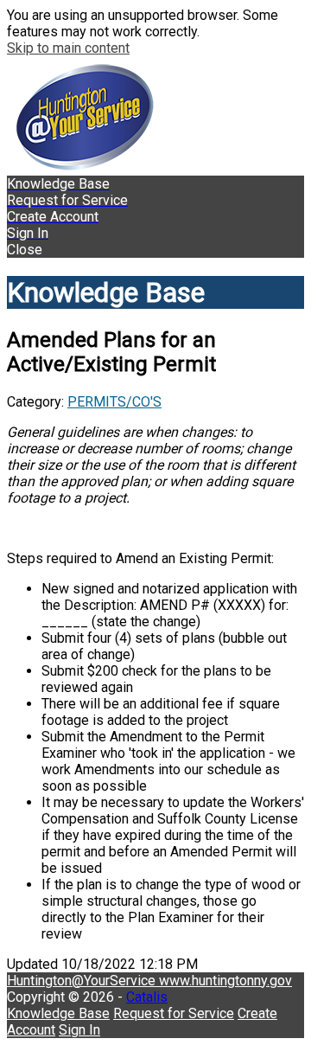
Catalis (147, 997)
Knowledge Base (58, 1013)
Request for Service (173, 1013)
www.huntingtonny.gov (225, 980)
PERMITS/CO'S (114, 402)
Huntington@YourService (83, 980)
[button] (155, 249)
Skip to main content (68, 48)
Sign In (79, 1030)
